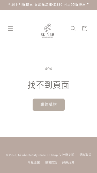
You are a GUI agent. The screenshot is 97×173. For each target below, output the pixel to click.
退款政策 (85, 155)
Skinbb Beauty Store (32, 155)
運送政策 (68, 163)
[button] (10, 28)
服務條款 (51, 163)
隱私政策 (34, 163)
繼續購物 (48, 104)
